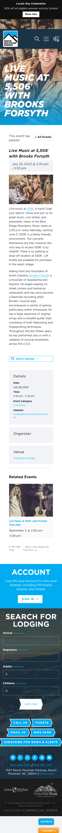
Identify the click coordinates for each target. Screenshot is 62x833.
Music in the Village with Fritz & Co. (36, 548)
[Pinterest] (42, 758)
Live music (19, 405)
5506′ (30, 208)
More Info (31, 14)
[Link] (46, 39)
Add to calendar (25, 358)
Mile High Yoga (14, 548)
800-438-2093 (20, 765)
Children (15, 683)
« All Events (43, 137)
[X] (20, 758)
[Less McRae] (16, 790)
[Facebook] (13, 758)
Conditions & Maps (24, 458)
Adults (13, 666)
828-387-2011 (43, 765)
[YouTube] (49, 758)
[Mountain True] (46, 790)
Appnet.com (35, 810)
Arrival (13, 633)
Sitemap (52, 810)
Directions (47, 773)
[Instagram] (27, 758)
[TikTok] (35, 758)
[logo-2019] (10, 39)
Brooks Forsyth (39, 275)
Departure (16, 649)
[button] (37, 39)
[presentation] (31, 500)
